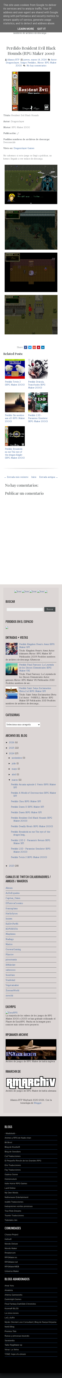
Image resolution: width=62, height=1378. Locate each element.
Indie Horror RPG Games (16, 1183)
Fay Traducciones (13, 1170)
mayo (15, 769)
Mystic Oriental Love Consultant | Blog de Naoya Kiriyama (30, 1322)
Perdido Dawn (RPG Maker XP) (26, 812)
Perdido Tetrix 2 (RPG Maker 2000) (15, 383)
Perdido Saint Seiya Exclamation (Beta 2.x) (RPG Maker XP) (35, 690)
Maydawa (10, 934)
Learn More (26, 28)
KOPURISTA (12, 929)
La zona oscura (12, 1313)
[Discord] (46, 591)
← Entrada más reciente (16, 477)
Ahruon (9, 888)
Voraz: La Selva (12, 1349)
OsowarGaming (13, 949)
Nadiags (10, 939)
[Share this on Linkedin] (42, 347)
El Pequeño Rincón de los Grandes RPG (23, 1161)
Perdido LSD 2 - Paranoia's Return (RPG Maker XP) (30, 842)
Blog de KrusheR (12, 1147)
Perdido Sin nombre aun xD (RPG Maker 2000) (15, 418)
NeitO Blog (9, 1327)
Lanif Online (10, 1188)
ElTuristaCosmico (14, 903)
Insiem (9, 919)
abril (14, 774)
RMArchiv (10, 965)
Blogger (37, 1103)
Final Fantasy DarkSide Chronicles (20, 1304)
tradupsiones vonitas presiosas (19, 1206)
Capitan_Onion (13, 898)
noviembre (17, 758)
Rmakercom (10, 1253)
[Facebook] (17, 591)
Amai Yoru (9, 1286)
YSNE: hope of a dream (15, 1354)
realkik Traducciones (14, 1202)
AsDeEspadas (13, 893)
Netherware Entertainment (16, 1197)
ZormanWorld (12, 990)
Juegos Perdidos (28, 63)
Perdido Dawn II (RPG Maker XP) (27, 807)
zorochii (9, 995)
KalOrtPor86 (12, 924)
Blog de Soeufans (13, 1152)
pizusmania (11, 959)
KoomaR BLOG (12, 1308)
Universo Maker (12, 1271)
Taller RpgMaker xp (13, 1345)
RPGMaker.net (11, 1262)
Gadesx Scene (11, 1174)
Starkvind (10, 980)
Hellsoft (8, 1239)
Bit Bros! (8, 1142)
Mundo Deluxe (11, 1244)
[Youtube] (40, 591)
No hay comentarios (36, 66)
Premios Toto (10, 1331)
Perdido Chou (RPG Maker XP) (26, 801)
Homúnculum (11, 1179)
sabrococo (11, 970)
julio (14, 763)
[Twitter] (33, 591)
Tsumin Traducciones (14, 1215)
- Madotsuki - (10, 1133)
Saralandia (10, 1340)
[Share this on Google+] (34, 347)
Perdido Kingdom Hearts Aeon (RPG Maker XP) (37, 646)
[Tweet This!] (30, 347)
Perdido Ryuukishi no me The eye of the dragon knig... (30, 833)
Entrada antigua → (48, 477)
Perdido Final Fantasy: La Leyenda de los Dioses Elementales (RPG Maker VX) (36, 668)
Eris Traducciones (13, 1165)
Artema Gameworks (13, 1295)
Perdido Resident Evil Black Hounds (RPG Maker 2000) (31, 50)
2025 (12, 748)
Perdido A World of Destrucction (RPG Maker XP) (33, 794)
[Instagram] (25, 591)
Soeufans (10, 975)
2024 (12, 753)
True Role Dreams (13, 1211)
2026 (12, 742)
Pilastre (9, 954)
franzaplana (12, 908)
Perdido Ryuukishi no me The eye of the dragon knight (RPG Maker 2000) (15, 453)
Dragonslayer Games (24, 148)
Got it (41, 28)
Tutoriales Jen (11, 1220)
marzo (15, 780)
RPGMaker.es (11, 1257)
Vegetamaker (12, 985)
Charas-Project (11, 1234)
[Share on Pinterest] (38, 347)
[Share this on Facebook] (25, 347)
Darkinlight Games (13, 1299)
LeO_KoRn (10, 1318)
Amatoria (9, 1290)
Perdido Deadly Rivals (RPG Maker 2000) (32, 826)
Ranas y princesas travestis (17, 1336)
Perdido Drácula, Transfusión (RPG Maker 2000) (36, 385)
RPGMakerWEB (12, 1266)
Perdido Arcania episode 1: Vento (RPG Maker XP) (33, 786)
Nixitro (9, 944)
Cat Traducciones (13, 1156)
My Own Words (11, 1193)
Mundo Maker (11, 1248)
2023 (12, 866)
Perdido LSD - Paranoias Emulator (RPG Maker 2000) (38, 418)
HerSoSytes (12, 913)
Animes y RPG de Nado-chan (18, 1138)
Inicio (33, 477)
